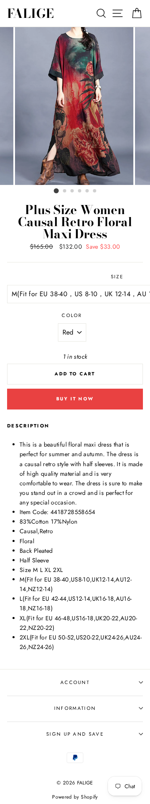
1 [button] (56, 190)
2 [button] (65, 191)
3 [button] (72, 191)
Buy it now (75, 398)
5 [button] (87, 191)
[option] (75, 106)
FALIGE (30, 13)
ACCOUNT (75, 682)
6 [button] (95, 191)
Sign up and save (75, 734)
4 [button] (80, 191)
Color (72, 315)
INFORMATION (75, 708)
